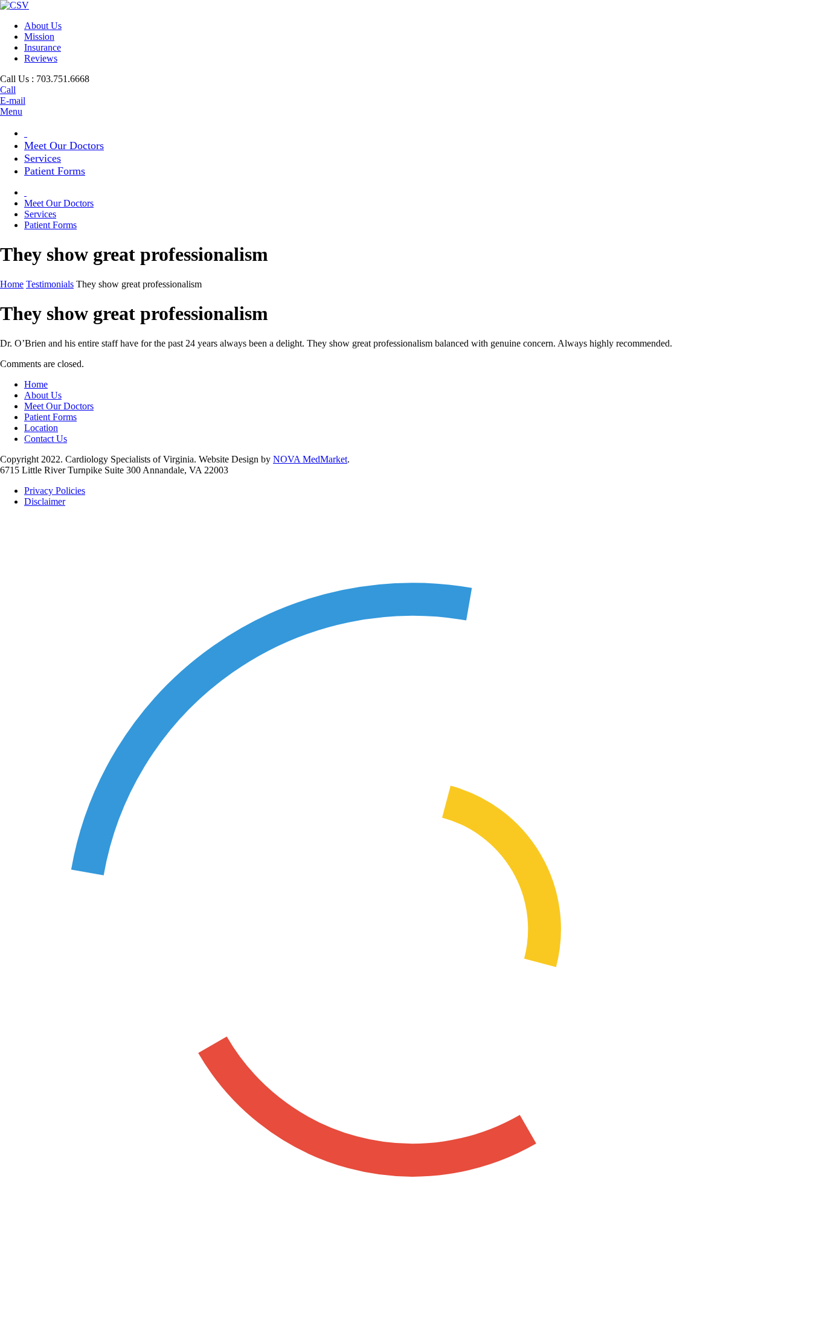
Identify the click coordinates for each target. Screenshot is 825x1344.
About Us (43, 26)
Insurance (42, 47)
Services (42, 158)
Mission (39, 36)
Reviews (40, 58)
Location (41, 428)
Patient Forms (54, 171)
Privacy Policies (54, 490)
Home (12, 284)
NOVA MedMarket (310, 459)
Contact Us (45, 439)
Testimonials (50, 284)
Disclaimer (44, 501)
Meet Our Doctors (64, 145)
